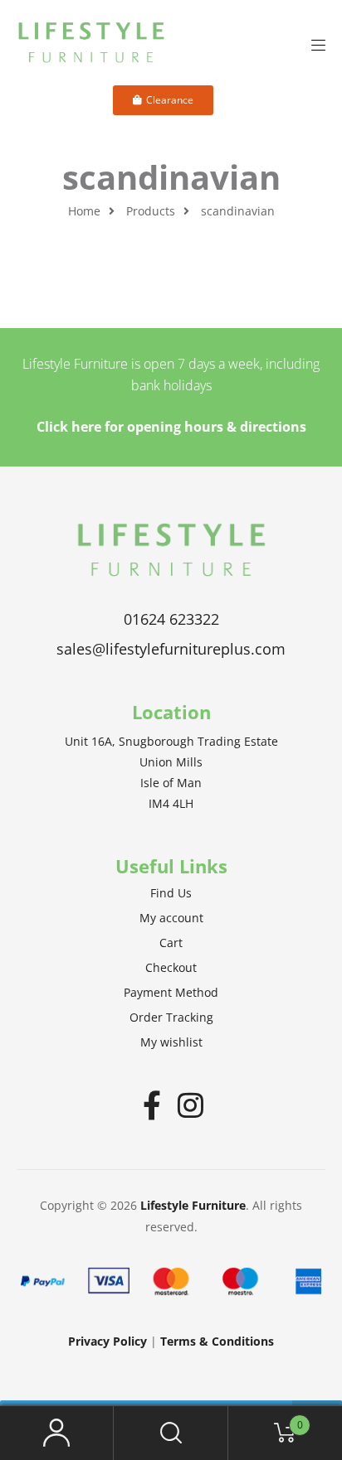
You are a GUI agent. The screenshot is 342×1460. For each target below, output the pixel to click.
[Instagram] (190, 1104)
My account (171, 918)
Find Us (171, 893)
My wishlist (171, 1042)
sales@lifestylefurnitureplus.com (171, 649)
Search (170, 1433)
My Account (57, 1433)
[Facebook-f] (152, 1104)
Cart (171, 942)
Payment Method (171, 992)
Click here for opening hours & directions (171, 427)
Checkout (171, 967)
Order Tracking (171, 1017)
